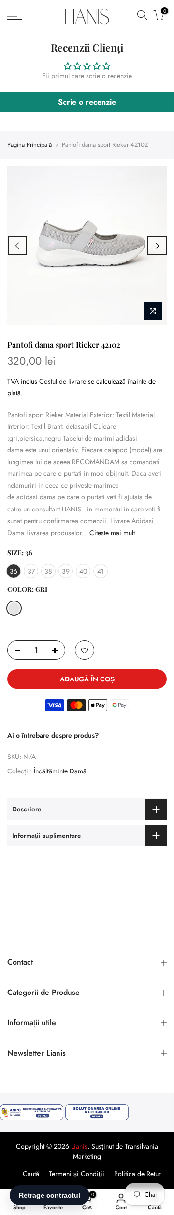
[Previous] (17, 245)
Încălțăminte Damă (60, 771)
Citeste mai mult (111, 532)
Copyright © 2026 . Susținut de (70, 1146)
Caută (31, 1173)
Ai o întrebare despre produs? (53, 735)
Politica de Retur (137, 1173)
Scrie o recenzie (87, 101)
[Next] (157, 245)
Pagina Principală (29, 145)
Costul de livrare (62, 381)
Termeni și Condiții (76, 1173)
